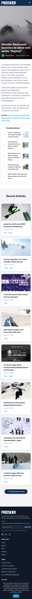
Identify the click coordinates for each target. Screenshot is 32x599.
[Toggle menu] (29, 2)
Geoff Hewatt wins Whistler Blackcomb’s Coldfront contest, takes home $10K (15, 117)
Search (3, 554)
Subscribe (28, 527)
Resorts (3, 551)
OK (16, 596)
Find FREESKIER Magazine (10, 575)
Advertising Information (9, 569)
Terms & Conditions (7, 566)
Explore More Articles (17, 491)
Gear (3, 548)
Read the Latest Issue (8, 572)
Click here (5, 105)
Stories (3, 545)
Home (3, 542)
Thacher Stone (9, 55)
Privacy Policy (6, 563)
